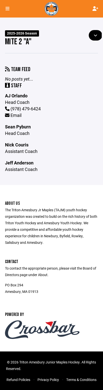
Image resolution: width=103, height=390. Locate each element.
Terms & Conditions (81, 379)
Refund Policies (18, 379)
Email (16, 115)
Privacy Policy (48, 379)
